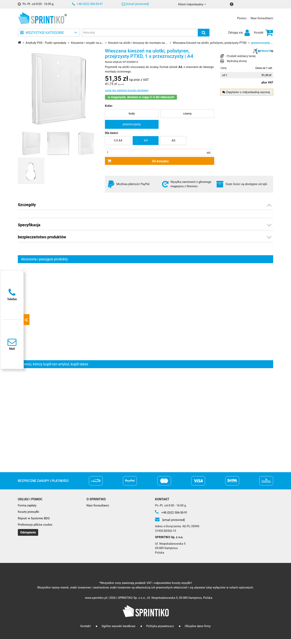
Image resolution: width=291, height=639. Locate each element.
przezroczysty (132, 124)
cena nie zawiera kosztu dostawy (126, 90)
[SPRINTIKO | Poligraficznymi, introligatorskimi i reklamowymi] (41, 18)
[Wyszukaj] (203, 32)
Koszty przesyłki (28, 512)
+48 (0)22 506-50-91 (89, 4)
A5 (173, 140)
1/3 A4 (117, 140)
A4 (145, 140)
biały (132, 113)
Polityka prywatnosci (160, 626)
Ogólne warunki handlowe (118, 626)
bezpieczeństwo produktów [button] (42, 237)
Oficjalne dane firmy (198, 626)
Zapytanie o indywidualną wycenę (247, 92)
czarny (187, 113)
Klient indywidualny (191, 4)
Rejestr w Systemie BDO (34, 518)
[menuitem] (132, 113)
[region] (145, 311)
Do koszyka (160, 161)
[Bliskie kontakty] (26, 319)
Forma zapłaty (27, 505)
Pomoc (242, 18)
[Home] (19, 42)
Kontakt (85, 626)
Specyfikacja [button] (29, 225)
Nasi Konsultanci (262, 18)
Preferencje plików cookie (35, 524)
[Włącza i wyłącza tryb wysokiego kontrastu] (232, 4)
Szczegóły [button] (27, 204)
